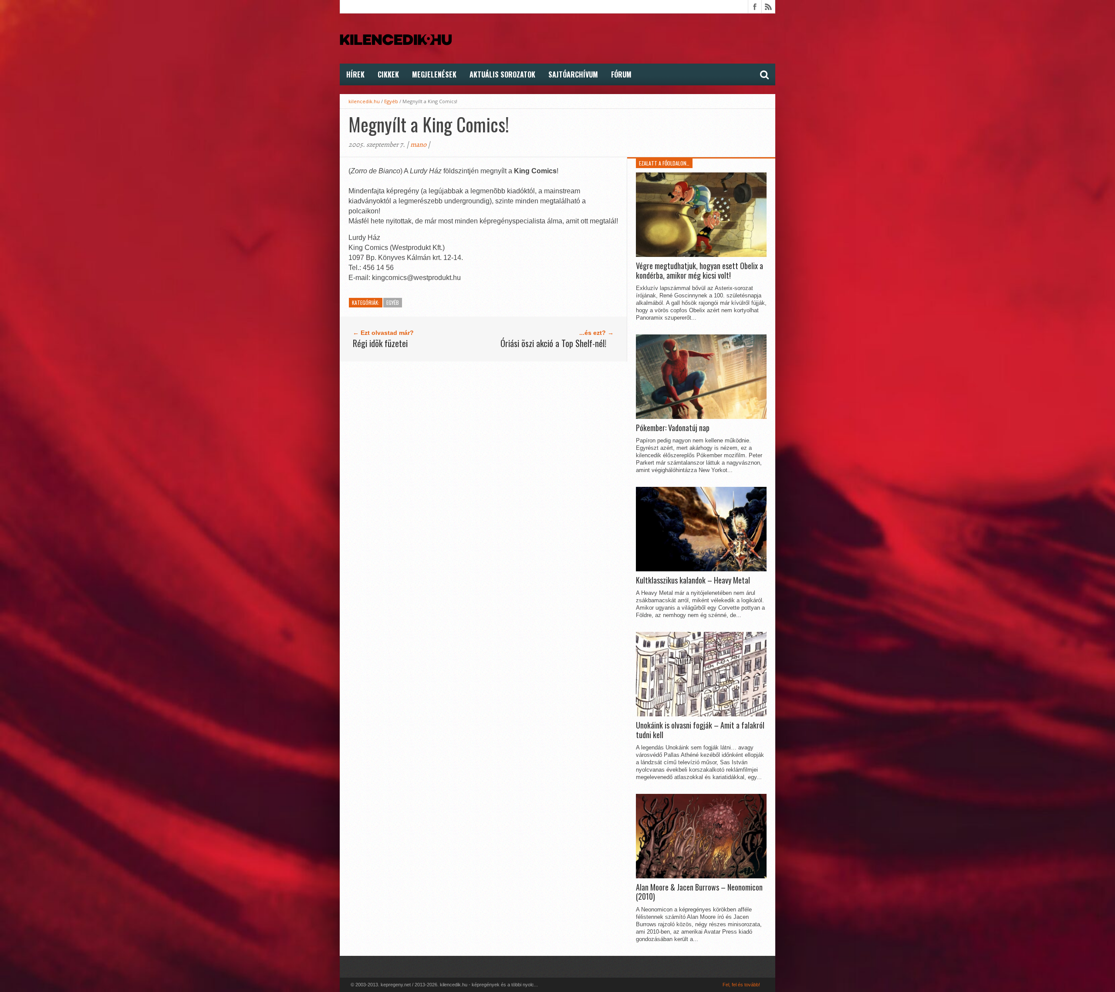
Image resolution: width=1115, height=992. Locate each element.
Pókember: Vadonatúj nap (673, 428)
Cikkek (388, 74)
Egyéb (391, 101)
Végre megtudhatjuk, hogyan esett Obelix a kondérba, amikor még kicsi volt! (699, 270)
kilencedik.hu (364, 101)
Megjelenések (434, 74)
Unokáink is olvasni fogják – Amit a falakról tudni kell (700, 730)
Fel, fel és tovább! (741, 984)
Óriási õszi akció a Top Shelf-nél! (553, 343)
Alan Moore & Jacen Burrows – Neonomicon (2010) (699, 892)
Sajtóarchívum (573, 74)
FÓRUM (621, 74)
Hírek (355, 74)
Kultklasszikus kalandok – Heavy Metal (693, 580)
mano (418, 144)
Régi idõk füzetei (380, 343)
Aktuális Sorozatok (502, 74)
